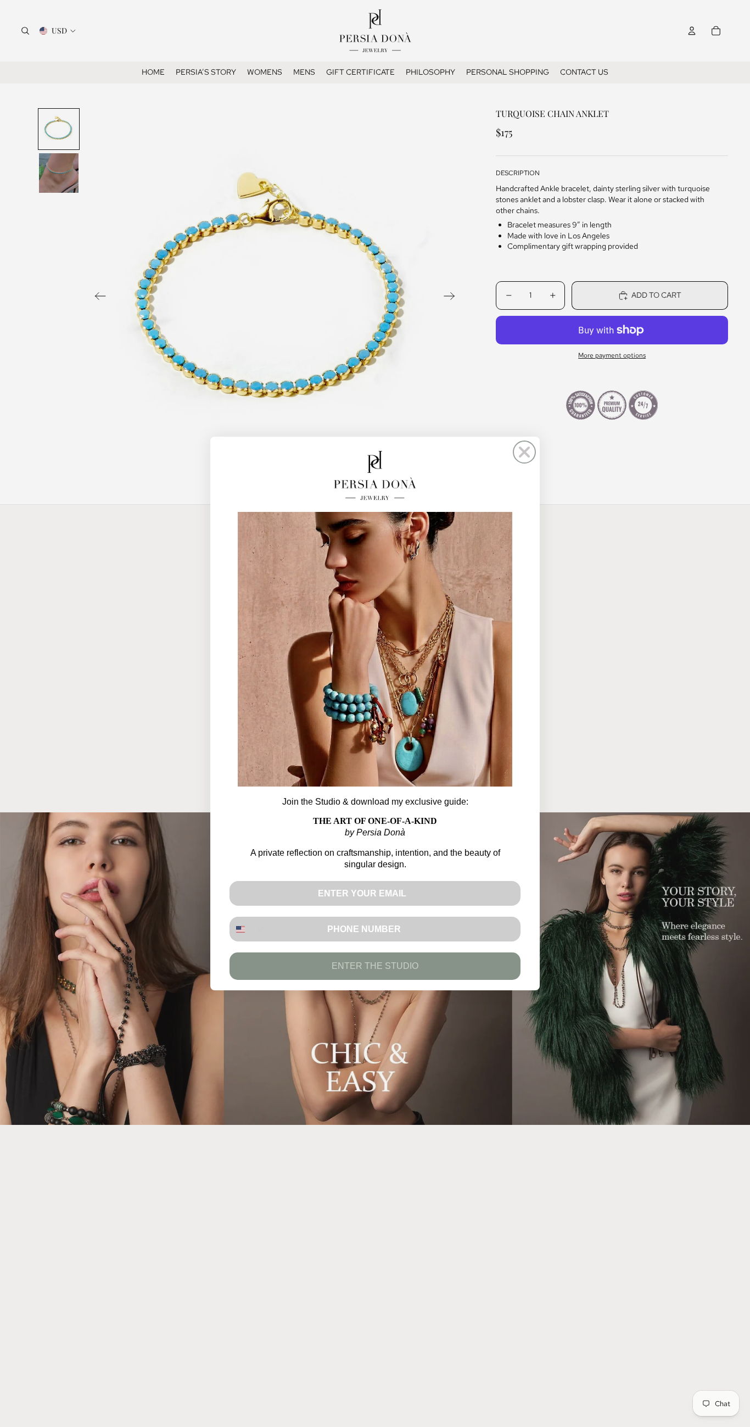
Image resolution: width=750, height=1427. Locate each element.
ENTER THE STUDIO (375, 966)
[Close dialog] (524, 452)
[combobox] (248, 929)
